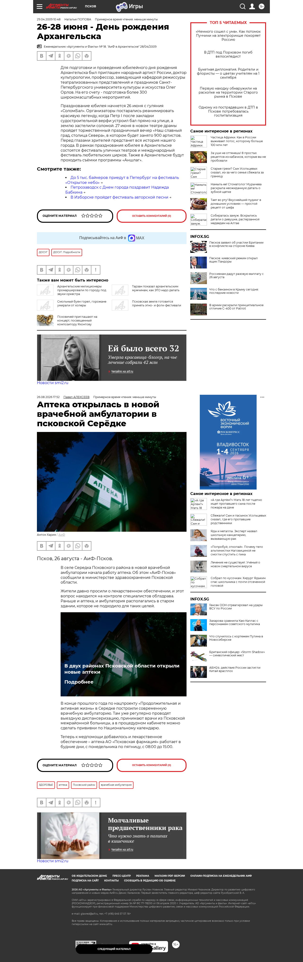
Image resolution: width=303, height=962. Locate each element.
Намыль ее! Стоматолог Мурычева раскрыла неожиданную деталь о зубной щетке (236, 188)
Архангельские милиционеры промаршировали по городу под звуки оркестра (81, 290)
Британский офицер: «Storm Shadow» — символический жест (237, 653)
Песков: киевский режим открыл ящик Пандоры (233, 260)
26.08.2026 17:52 (48, 397)
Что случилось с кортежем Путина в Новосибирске (236, 638)
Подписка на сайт (85, 880)
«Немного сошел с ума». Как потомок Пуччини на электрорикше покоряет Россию (228, 36)
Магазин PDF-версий (170, 875)
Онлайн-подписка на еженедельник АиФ (221, 875)
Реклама (142, 875)
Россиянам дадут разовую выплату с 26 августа (236, 275)
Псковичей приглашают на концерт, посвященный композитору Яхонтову (77, 320)
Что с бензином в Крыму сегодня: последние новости (234, 291)
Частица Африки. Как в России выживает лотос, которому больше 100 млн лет (237, 141)
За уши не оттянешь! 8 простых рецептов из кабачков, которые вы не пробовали (238, 156)
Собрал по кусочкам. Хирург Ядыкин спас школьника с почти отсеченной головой (238, 581)
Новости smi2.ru (52, 383)
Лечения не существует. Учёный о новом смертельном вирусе (235, 564)
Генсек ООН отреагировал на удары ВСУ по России (236, 607)
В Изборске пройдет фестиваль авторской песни (119, 197)
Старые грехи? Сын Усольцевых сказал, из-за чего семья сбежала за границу (237, 172)
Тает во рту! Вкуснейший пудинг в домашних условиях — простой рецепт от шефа (236, 203)
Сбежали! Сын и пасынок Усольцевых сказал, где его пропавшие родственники (238, 519)
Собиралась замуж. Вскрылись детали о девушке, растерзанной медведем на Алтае (235, 219)
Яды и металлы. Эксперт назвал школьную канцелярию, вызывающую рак (234, 534)
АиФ (61, 534)
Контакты (111, 880)
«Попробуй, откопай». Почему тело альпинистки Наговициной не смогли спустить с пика (237, 550)
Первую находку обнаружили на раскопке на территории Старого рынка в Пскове (228, 92)
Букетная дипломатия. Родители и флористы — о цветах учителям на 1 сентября (228, 74)
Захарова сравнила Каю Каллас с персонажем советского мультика (234, 622)
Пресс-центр (121, 875)
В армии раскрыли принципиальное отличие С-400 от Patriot (236, 307)
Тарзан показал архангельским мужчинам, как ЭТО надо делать (155, 288)
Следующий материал (114, 949)
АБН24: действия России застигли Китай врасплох (234, 669)
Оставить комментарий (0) (151, 216)
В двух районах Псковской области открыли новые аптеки (121, 669)
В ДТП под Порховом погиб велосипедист (228, 54)
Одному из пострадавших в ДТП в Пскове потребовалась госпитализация (228, 111)
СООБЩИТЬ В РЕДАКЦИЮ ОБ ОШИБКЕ (150, 880)
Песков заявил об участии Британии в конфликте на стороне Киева (236, 244)
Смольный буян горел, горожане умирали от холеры (81, 303)
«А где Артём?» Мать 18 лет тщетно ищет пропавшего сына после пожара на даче (236, 503)
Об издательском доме (89, 875)
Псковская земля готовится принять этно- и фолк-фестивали (156, 303)
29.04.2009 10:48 (49, 19)
